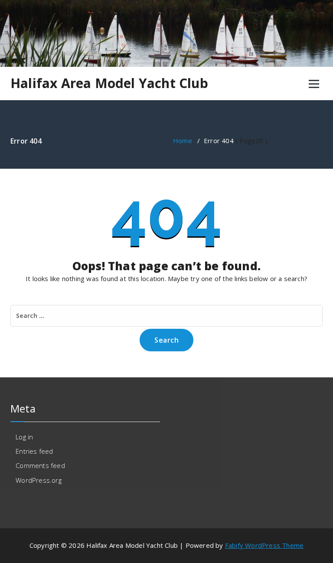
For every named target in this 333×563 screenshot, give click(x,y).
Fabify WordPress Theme (264, 545)
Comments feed (40, 465)
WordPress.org (39, 480)
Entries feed (34, 451)
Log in (24, 436)
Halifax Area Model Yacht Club (109, 83)
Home (182, 140)
